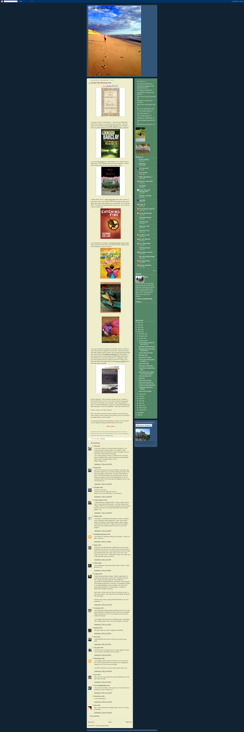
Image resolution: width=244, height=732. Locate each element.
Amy (95, 705)
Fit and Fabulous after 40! (146, 209)
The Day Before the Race (146, 352)
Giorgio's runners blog (146, 181)
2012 (139, 329)
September (142, 340)
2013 (139, 327)
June (140, 398)
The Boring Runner (144, 248)
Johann (96, 516)
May (140, 400)
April (140, 403)
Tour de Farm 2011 (144, 363)
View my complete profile (144, 298)
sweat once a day (144, 226)
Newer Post (91, 722)
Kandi (96, 467)
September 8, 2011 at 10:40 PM (103, 671)
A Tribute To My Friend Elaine (147, 385)
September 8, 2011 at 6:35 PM (102, 655)
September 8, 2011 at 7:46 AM (102, 541)
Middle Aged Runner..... (146, 177)
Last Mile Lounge (144, 235)
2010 (139, 412)
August (141, 394)
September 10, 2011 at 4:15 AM (103, 702)
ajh (147, 277)
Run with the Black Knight (147, 256)
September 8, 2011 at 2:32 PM (102, 624)
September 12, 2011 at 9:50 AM (103, 712)
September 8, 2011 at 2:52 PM (102, 633)
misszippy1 (142, 185)
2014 (139, 325)
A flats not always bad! (145, 376)
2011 (139, 332)
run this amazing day (145, 213)
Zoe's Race (142, 378)
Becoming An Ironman (145, 252)
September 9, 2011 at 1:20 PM (102, 682)
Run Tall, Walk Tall (144, 239)
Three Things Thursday (145, 357)
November (142, 336)
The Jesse (97, 647)
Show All (154, 270)
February (141, 407)
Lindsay (96, 574)
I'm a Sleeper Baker (145, 243)
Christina (97, 487)
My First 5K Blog (144, 159)
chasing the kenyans (145, 217)
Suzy (95, 674)
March (141, 405)
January (141, 410)
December (142, 334)
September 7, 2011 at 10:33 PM (103, 484)
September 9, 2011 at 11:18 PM (103, 693)
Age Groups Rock (101, 8)
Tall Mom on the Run (145, 196)
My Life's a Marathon (145, 265)
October (141, 338)
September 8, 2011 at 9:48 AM (102, 570)
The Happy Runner (144, 261)
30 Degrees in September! (146, 365)
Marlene (96, 627)
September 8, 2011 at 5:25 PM (102, 644)
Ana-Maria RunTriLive (100, 534)
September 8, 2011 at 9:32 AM (102, 559)
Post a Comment (94, 716)
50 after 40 (142, 204)
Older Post (129, 722)
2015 (139, 322)
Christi (96, 563)
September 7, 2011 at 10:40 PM (103, 496)
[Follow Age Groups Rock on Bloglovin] (144, 426)
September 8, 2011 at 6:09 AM (102, 531)
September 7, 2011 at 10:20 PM (103, 464)
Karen (96, 545)
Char (95, 637)
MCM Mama (142, 164)
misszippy (97, 608)
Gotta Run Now (143, 222)
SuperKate (142, 200)
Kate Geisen (97, 658)
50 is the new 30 (144, 168)
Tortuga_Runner (99, 500)
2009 (139, 415)
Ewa (95, 446)
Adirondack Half (143, 355)
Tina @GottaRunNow (100, 685)
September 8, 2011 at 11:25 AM (103, 604)
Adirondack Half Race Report (147, 346)
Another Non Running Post (146, 382)
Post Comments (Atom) (102, 725)
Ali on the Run (143, 172)
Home (110, 722)
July (140, 396)
